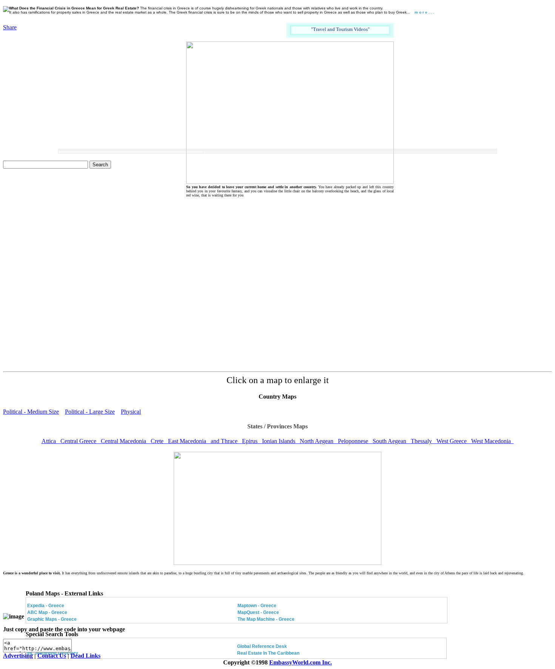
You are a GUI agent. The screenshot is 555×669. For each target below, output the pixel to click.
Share (10, 27)
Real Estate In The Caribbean (268, 653)
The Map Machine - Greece (265, 619)
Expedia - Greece (45, 605)
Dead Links (85, 655)
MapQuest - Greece (258, 612)
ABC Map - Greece (47, 612)
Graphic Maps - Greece (52, 619)
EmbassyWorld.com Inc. (300, 662)
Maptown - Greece (256, 605)
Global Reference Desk (262, 646)
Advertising (18, 655)
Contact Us (51, 655)
